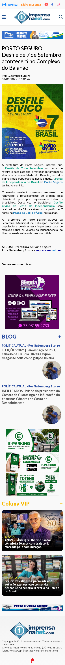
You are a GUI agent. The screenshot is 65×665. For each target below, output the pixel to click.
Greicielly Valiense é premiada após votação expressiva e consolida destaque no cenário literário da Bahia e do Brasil (32, 586)
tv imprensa (10, 4)
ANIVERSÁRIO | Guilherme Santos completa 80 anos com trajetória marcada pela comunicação (28, 543)
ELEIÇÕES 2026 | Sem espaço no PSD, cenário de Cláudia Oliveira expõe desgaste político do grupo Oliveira (29, 354)
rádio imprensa (31, 4)
